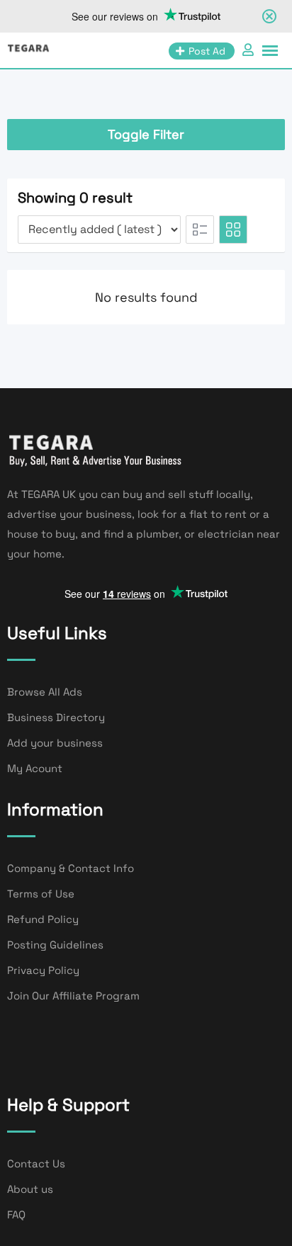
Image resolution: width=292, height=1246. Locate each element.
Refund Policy (43, 919)
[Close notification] (269, 16)
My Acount (34, 768)
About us (30, 1189)
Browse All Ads (44, 691)
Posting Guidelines (55, 944)
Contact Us (36, 1163)
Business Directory (56, 717)
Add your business (55, 742)
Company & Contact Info (70, 868)
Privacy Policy (43, 970)
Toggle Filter (146, 134)
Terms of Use (40, 893)
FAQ (16, 1214)
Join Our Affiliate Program (73, 995)
